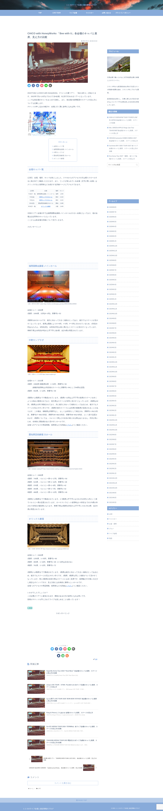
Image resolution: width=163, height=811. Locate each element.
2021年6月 (112, 497)
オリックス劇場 (59, 158)
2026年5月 (112, 221)
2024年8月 (112, 323)
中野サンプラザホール (45, 197)
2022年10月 (113, 430)
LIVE (30, 608)
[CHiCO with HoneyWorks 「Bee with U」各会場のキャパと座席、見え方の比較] (37, 85)
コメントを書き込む (62, 783)
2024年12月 (113, 304)
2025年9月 (112, 260)
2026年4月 (112, 226)
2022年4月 (112, 459)
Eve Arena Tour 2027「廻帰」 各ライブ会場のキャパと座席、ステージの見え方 (123, 157)
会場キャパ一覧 (59, 146)
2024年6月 (112, 333)
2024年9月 (112, 318)
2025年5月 (112, 280)
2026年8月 (112, 207)
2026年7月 (112, 212)
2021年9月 (112, 493)
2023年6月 (112, 391)
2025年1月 (112, 299)
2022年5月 (112, 454)
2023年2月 (112, 410)
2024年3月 (112, 347)
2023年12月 (113, 362)
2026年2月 (112, 236)
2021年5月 (112, 502)
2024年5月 (112, 338)
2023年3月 (112, 405)
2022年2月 (112, 468)
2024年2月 (112, 352)
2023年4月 (112, 401)
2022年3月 (112, 463)
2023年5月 (112, 396)
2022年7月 (112, 444)
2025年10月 (113, 255)
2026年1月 (112, 241)
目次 (60, 142)
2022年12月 (113, 420)
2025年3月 (112, 289)
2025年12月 (113, 246)
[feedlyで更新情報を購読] (63, 655)
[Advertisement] (62, 24)
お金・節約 (113, 524)
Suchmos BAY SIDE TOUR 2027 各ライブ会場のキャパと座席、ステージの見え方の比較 (123, 148)
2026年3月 (112, 231)
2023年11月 (113, 367)
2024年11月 (113, 309)
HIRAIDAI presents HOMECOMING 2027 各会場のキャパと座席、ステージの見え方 (123, 139)
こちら (69, 425)
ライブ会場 (113, 533)
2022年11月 (113, 425)
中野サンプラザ (59, 152)
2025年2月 (112, 294)
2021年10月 (113, 488)
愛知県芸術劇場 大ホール (62, 155)
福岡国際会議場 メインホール (64, 149)
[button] (137, 165)
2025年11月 (113, 251)
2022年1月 (112, 473)
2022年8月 (112, 439)
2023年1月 (112, 415)
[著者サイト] (58, 655)
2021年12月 (113, 478)
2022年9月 (112, 434)
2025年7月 (112, 270)
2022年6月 (112, 449)
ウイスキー (113, 519)
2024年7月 (112, 328)
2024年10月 (113, 313)
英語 (110, 538)
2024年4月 (112, 342)
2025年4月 (112, 284)
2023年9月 (112, 376)
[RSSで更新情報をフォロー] (67, 655)
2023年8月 (112, 381)
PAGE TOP (82, 800)
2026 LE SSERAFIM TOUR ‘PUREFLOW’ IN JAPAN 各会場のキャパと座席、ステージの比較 (123, 120)
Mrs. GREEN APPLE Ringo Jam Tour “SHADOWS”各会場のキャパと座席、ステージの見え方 (123, 130)
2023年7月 (112, 386)
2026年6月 (112, 217)
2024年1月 (112, 357)
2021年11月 (113, 483)
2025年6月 (112, 275)
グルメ (111, 528)
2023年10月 (113, 372)
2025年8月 (112, 265)
